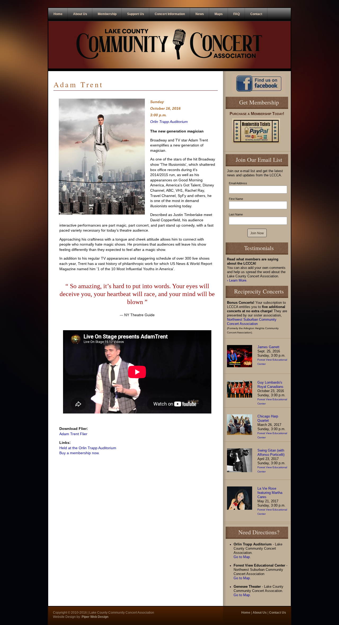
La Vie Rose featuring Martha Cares (269, 493)
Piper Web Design (94, 617)
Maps (219, 14)
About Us (80, 14)
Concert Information (170, 14)
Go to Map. (242, 578)
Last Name (236, 214)
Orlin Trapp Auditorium (169, 122)
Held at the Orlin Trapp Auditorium (87, 448)
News (199, 14)
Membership (107, 14)
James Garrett (268, 347)
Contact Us (277, 612)
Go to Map (242, 557)
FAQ (236, 14)
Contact (256, 14)
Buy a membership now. (79, 453)
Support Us (135, 14)
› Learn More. (237, 280)
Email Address (238, 183)
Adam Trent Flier (73, 434)
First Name (236, 198)
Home (58, 14)
